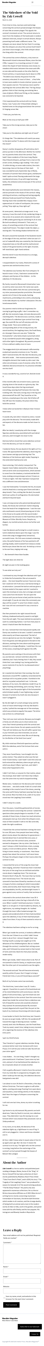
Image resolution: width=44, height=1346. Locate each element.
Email (6, 1277)
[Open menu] (36, 3)
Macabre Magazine (9, 2)
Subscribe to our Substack (29, 1327)
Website (6, 1286)
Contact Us (35, 1334)
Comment (7, 1242)
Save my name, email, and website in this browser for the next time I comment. (21, 1297)
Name (6, 1267)
